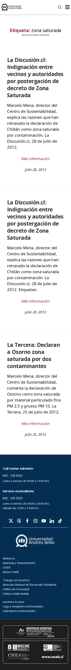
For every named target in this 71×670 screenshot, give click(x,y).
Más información (35, 158)
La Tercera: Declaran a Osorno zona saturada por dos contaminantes (33, 355)
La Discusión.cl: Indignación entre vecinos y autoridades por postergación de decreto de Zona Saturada (35, 77)
